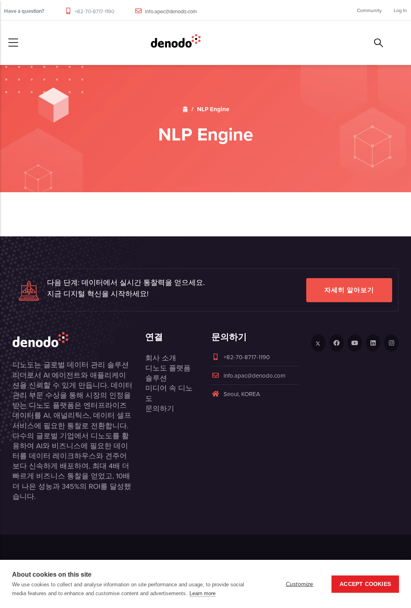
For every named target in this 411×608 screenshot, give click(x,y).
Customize (299, 584)
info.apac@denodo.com (171, 11)
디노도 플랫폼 (168, 368)
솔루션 (156, 378)
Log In (400, 10)
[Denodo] (176, 42)
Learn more (202, 593)
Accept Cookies (365, 584)
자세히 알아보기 (349, 290)
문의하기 (159, 408)
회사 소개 (160, 358)
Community (369, 10)
